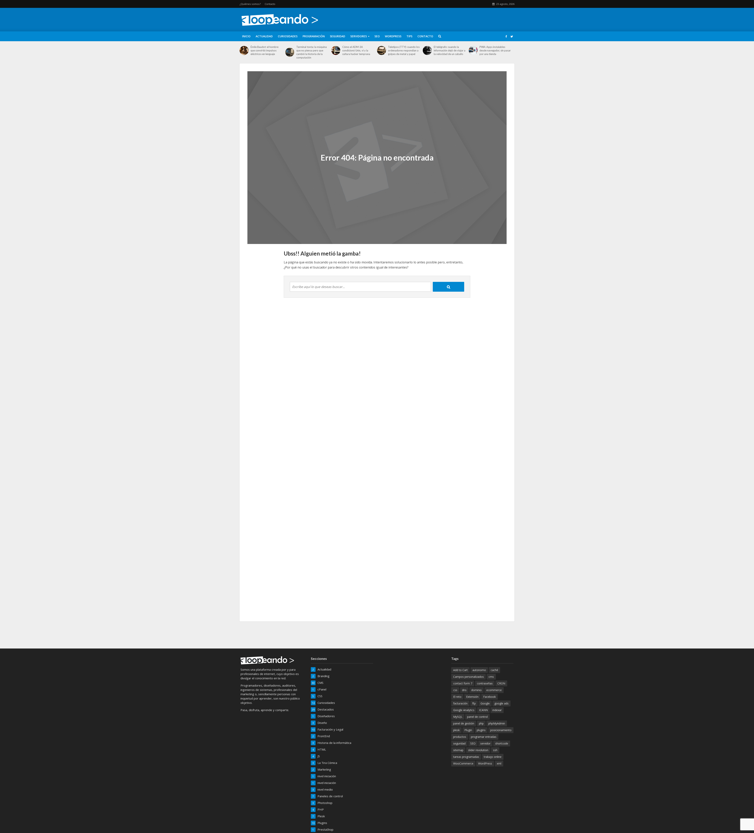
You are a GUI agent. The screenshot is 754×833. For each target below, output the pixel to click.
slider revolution (478, 750)
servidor (485, 743)
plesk (456, 730)
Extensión (472, 697)
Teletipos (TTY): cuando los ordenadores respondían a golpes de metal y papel (404, 50)
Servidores (358, 36)
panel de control (477, 717)
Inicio (246, 36)
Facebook (489, 697)
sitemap (458, 750)
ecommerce (494, 690)
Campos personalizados (468, 677)
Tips (409, 36)
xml (499, 763)
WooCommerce (463, 763)
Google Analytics (463, 710)
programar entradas (483, 737)
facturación (460, 703)
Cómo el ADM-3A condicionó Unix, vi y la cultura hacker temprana (356, 50)
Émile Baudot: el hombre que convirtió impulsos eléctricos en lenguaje (264, 50)
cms (491, 677)
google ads (501, 703)
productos (459, 737)
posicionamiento (501, 730)
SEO (377, 36)
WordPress (393, 36)
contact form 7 (462, 683)
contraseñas (485, 683)
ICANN (483, 710)
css (455, 690)
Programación (314, 36)
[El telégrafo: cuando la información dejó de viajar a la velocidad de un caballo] (427, 50)
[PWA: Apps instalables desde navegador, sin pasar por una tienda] (473, 50)
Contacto (270, 4)
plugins (481, 730)
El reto (457, 697)
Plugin (468, 730)
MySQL (457, 717)
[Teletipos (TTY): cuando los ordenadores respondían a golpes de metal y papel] (381, 50)
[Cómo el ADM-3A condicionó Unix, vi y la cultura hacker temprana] (335, 50)
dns (464, 690)
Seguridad (337, 36)
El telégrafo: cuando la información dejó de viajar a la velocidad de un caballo (449, 50)
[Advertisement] (377, 634)
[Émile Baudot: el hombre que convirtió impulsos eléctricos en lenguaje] (244, 50)
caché (494, 670)
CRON (501, 683)
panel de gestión (463, 723)
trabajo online (492, 757)
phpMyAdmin (496, 723)
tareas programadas (466, 757)
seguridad (459, 743)
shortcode (501, 743)
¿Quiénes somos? (250, 4)
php (481, 723)
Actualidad (264, 36)
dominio (476, 690)
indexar (497, 710)
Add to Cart (460, 670)
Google (485, 703)
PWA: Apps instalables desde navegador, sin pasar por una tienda (495, 50)
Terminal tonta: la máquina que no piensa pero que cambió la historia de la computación (311, 52)
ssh (495, 750)
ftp (474, 703)
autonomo (479, 670)
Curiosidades (287, 36)
